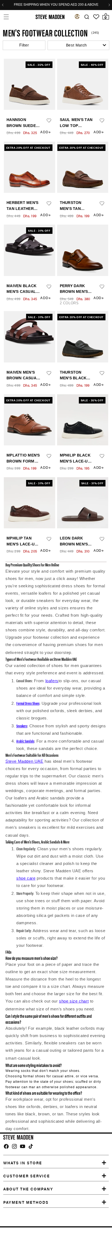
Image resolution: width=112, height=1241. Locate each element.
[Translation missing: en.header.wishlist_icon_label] (96, 17)
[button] (6, 16)
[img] (6, 1146)
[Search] (86, 17)
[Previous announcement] (2, 5)
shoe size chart (74, 1001)
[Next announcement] (109, 5)
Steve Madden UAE (24, 761)
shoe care (25, 878)
